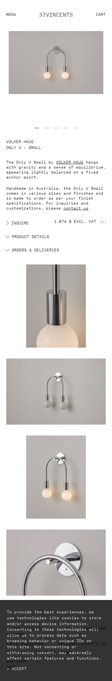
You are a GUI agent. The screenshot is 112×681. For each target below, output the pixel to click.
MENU (11, 14)
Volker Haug (20, 141)
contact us (75, 207)
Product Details (30, 236)
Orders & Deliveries (35, 249)
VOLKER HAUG (69, 162)
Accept (19, 668)
